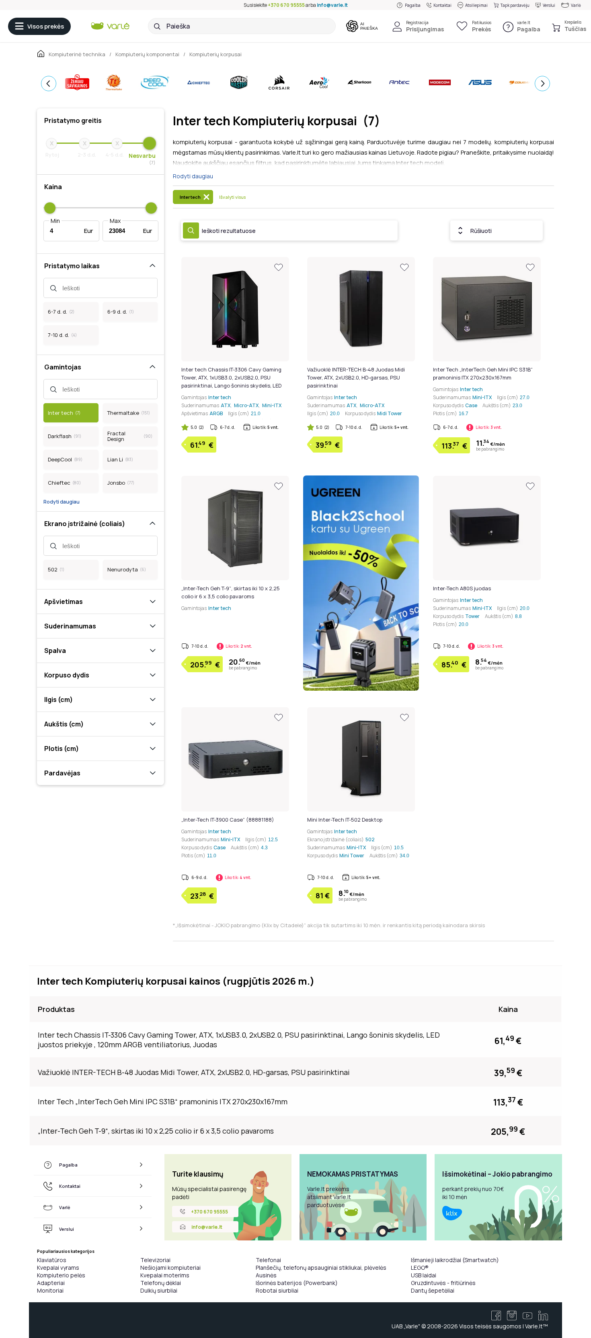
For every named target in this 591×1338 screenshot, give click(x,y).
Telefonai (268, 1260)
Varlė (576, 5)
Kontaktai (442, 5)
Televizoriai (155, 1260)
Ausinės (266, 1275)
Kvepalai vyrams (58, 1267)
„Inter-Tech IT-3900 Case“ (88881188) (227, 819)
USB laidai (423, 1275)
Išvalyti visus (232, 197)
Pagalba (413, 5)
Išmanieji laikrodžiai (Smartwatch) (455, 1260)
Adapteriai (51, 1283)
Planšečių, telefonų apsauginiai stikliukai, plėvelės (321, 1267)
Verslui (549, 5)
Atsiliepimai (476, 5)
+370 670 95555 (286, 5)
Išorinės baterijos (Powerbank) (297, 1283)
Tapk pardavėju (515, 5)
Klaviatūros (51, 1260)
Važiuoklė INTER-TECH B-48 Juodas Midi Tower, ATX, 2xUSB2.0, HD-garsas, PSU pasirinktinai (356, 377)
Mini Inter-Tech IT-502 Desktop (344, 819)
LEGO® (420, 1267)
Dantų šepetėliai (432, 1290)
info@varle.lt (332, 5)
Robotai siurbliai (277, 1290)
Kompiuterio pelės (61, 1275)
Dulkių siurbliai (158, 1290)
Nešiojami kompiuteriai (170, 1267)
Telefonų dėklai (160, 1283)
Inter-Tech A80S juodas (462, 588)
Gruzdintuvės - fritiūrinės (443, 1283)
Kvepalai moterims (164, 1275)
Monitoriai (50, 1290)
